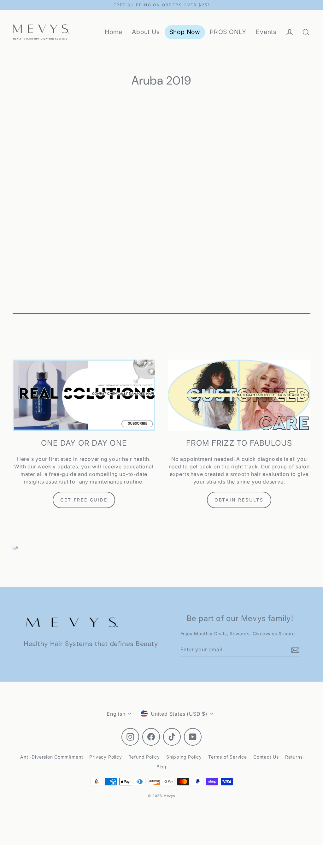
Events (266, 32)
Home (113, 32)
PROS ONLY (228, 32)
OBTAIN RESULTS (239, 499)
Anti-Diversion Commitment (51, 757)
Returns (294, 757)
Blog (161, 766)
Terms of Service (227, 757)
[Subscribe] (294, 649)
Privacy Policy (105, 757)
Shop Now (184, 32)
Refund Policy (144, 757)
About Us (146, 32)
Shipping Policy (184, 757)
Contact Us (266, 757)
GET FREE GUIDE (83, 499)
